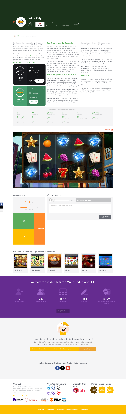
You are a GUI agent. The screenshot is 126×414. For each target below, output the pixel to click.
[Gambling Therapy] (55, 400)
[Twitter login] (62, 368)
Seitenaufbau (84, 409)
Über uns (16, 396)
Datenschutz (50, 409)
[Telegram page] (49, 387)
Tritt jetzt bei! (61, 311)
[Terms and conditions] (32, 400)
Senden (107, 216)
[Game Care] (18, 399)
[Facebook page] (54, 387)
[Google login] (68, 368)
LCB (18, 36)
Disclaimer (41, 409)
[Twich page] (49, 393)
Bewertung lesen (32, 81)
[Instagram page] (54, 393)
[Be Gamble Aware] (44, 400)
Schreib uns (26, 396)
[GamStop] (64, 400)
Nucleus (32, 56)
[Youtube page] (59, 393)
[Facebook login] (57, 368)
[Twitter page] (59, 387)
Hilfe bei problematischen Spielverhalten (67, 409)
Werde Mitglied (87, 349)
